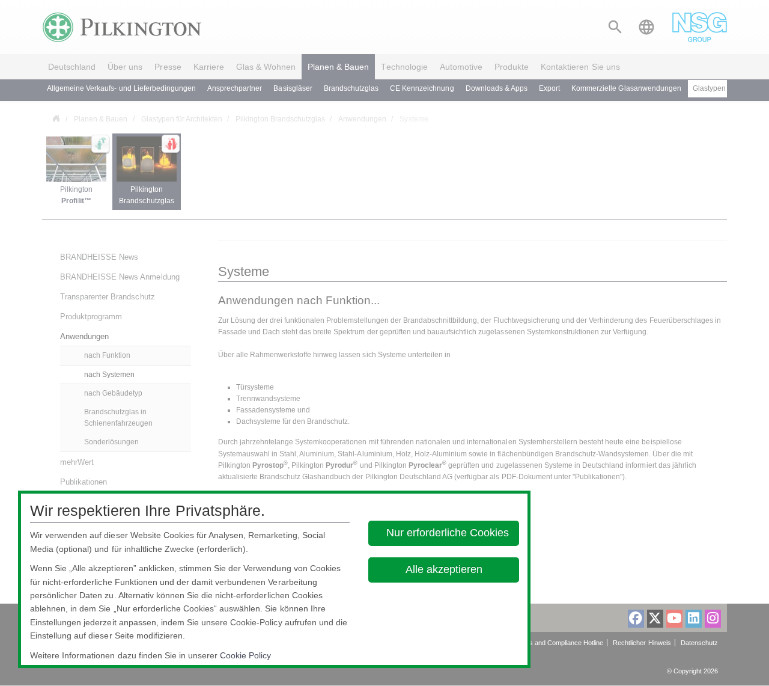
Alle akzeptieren (444, 569)
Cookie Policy (245, 655)
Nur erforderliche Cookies (447, 533)
